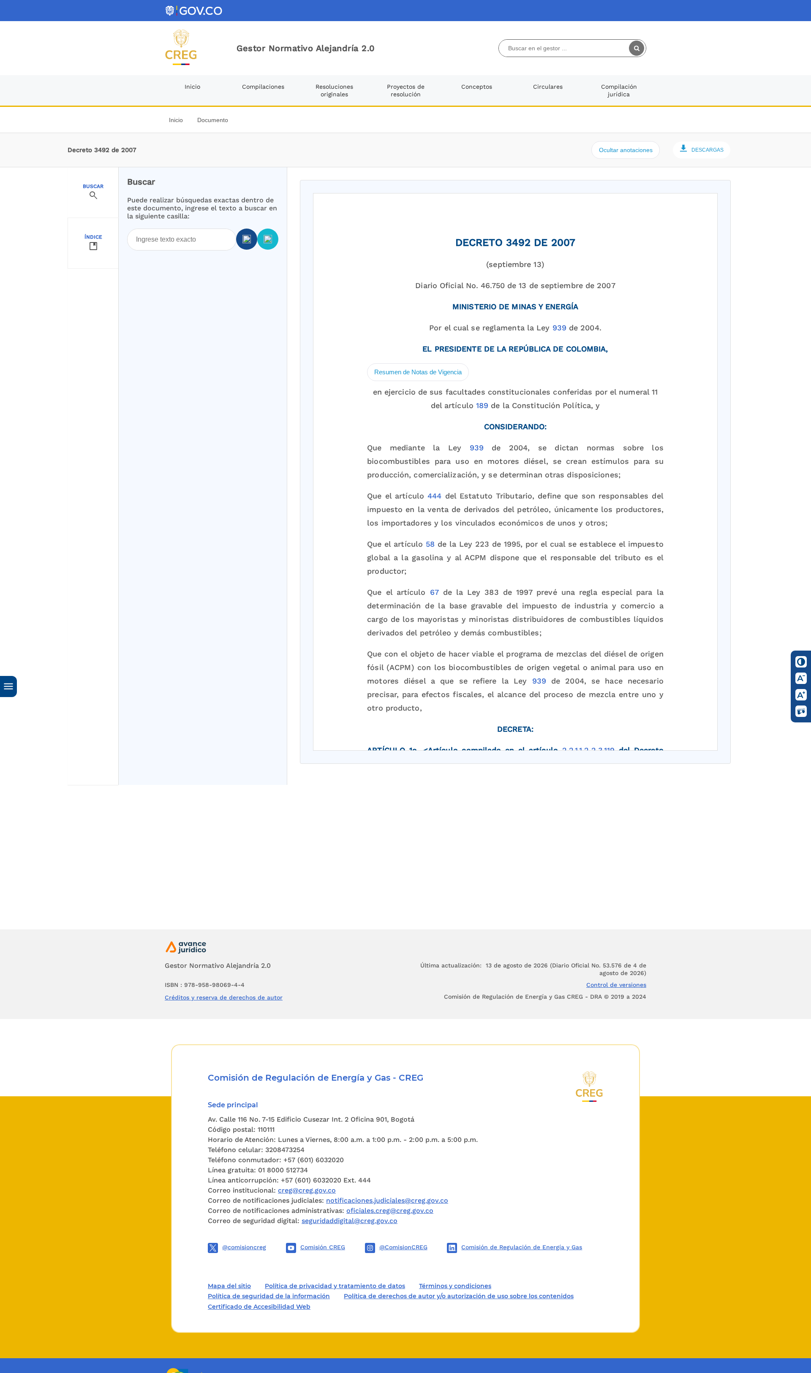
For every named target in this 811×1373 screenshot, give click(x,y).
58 (430, 543)
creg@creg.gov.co (307, 1190)
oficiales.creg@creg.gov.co (389, 1211)
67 (434, 592)
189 (482, 405)
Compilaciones (263, 86)
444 (434, 495)
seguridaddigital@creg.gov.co (349, 1221)
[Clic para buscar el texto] (637, 48)
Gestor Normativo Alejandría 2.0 (306, 48)
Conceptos (476, 86)
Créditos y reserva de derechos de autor (224, 997)
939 (559, 327)
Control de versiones (616, 984)
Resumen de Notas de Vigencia (418, 372)
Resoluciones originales (334, 90)
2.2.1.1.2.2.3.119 (588, 750)
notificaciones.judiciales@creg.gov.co (387, 1200)
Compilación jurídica (619, 90)
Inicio (192, 86)
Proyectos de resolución (406, 90)
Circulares (548, 86)
